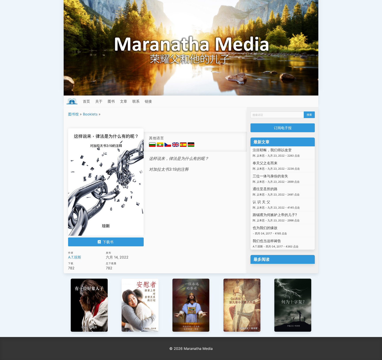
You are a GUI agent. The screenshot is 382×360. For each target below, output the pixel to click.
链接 (148, 101)
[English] (176, 145)
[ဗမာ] (160, 145)
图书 (111, 101)
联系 (135, 101)
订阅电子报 (283, 128)
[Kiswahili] (191, 145)
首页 (86, 101)
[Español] (184, 145)
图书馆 (73, 114)
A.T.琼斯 (74, 257)
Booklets (90, 114)
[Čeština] (168, 145)
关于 (98, 101)
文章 (123, 101)
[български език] (153, 145)
